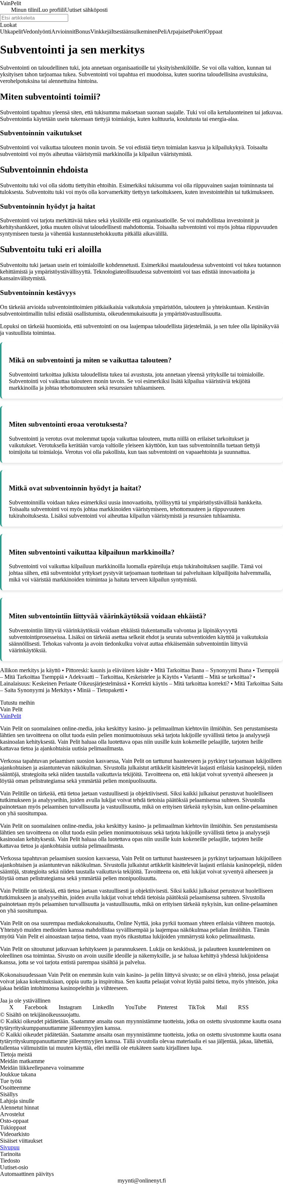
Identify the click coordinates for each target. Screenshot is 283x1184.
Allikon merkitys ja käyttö (30, 670)
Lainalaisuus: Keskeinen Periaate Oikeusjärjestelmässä (63, 683)
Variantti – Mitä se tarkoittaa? (218, 677)
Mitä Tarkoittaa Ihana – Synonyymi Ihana (202, 670)
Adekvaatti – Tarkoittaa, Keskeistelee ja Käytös (124, 677)
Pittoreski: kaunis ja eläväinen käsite (107, 670)
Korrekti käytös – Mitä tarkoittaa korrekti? (180, 683)
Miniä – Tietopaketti (100, 690)
